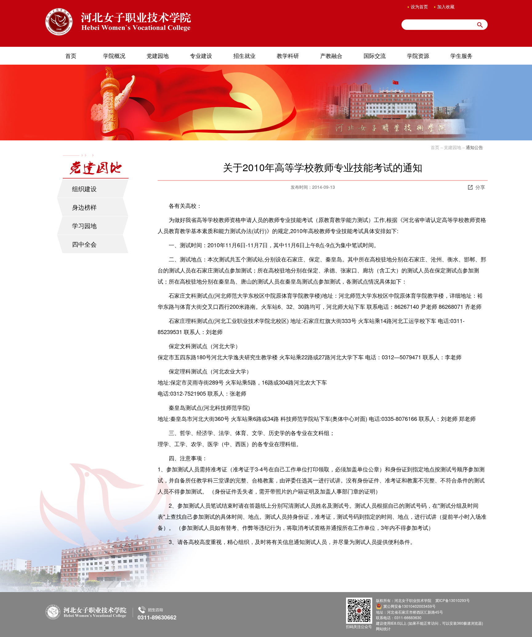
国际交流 (375, 55)
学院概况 (114, 55)
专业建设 (201, 55)
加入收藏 (445, 6)
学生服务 (461, 55)
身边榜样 (84, 207)
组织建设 (84, 188)
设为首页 (419, 6)
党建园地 (158, 55)
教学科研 (288, 55)
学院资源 (418, 55)
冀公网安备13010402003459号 (409, 606)
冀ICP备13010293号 (452, 600)
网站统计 (383, 628)
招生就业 (244, 55)
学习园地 (84, 225)
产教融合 (331, 55)
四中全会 (84, 244)
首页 (70, 55)
